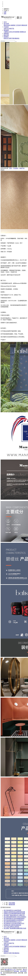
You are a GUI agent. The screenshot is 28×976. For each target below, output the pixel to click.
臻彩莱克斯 (12, 904)
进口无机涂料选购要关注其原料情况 (14, 920)
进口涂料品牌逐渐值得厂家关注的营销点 (15, 916)
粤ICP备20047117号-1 (10, 969)
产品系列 (6, 27)
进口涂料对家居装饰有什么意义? (13, 921)
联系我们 (6, 36)
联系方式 (6, 38)
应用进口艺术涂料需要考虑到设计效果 (14, 913)
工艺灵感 (18, 25)
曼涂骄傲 (16, 31)
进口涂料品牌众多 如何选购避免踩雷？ (14, 918)
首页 (10, 168)
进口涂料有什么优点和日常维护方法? (14, 923)
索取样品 (16, 38)
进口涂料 (16, 971)
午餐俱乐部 (24, 25)
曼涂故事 (6, 30)
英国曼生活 (23, 31)
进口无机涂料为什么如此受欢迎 (12, 910)
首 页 (5, 22)
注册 (5, 12)
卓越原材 (12, 25)
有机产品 (11, 28)
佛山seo (25, 969)
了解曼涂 (6, 31)
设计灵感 (6, 23)
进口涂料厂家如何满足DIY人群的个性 (14, 915)
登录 (5, 13)
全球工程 (11, 31)
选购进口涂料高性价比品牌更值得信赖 (14, 912)
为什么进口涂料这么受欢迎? (11, 926)
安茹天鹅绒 (12, 903)
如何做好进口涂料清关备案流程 (12, 925)
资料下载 (11, 38)
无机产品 (6, 28)
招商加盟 (6, 33)
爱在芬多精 (7, 25)
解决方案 (6, 35)
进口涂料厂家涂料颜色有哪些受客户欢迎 (15, 928)
